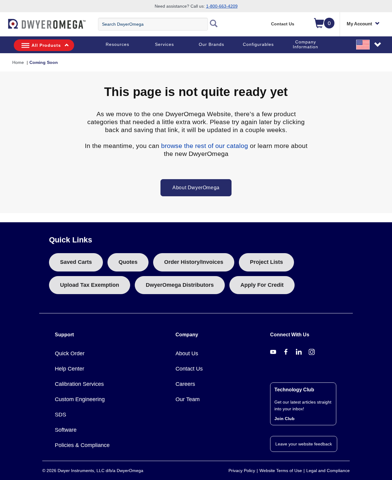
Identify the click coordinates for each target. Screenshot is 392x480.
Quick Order (70, 353)
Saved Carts (76, 262)
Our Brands (211, 44)
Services (164, 44)
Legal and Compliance (328, 470)
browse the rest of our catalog (204, 145)
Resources (117, 44)
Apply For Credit (262, 285)
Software (66, 430)
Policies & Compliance (82, 445)
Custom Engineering (80, 399)
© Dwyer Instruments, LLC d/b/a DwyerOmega (92, 470)
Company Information (305, 44)
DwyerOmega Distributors (180, 285)
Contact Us (282, 23)
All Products (46, 45)
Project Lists (266, 262)
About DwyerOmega (196, 187)
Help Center (69, 369)
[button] (369, 44)
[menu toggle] (26, 44)
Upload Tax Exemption (89, 285)
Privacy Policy (241, 470)
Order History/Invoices (193, 262)
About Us (186, 353)
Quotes (128, 262)
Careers (185, 384)
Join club (284, 418)
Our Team (187, 399)
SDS (60, 415)
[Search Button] (214, 24)
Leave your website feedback (303, 443)
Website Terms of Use (280, 470)
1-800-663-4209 (222, 6)
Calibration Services (79, 384)
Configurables (258, 44)
